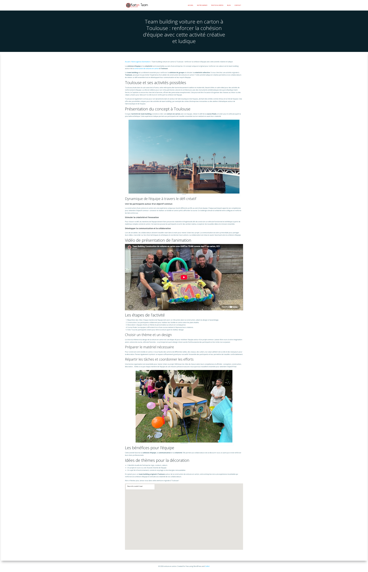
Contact (238, 5)
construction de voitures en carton (146, 68)
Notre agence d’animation (140, 62)
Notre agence (202, 5)
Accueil (190, 5)
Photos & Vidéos (217, 5)
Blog (229, 5)
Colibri (207, 566)
